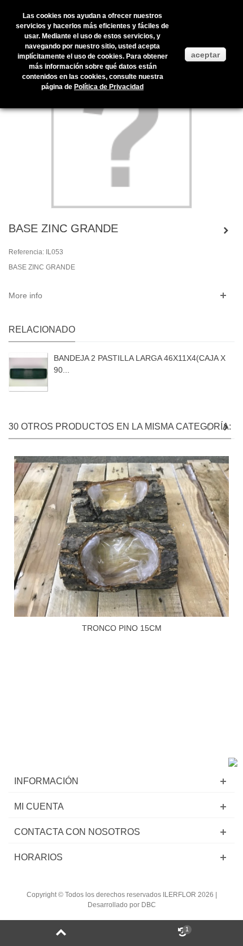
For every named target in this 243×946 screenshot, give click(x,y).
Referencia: (26, 252)
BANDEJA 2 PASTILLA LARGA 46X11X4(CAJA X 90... (139, 363)
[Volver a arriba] (61, 933)
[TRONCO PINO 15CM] (121, 536)
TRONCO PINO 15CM (122, 628)
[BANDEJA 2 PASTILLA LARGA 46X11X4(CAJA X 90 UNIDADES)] (28, 372)
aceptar (205, 54)
